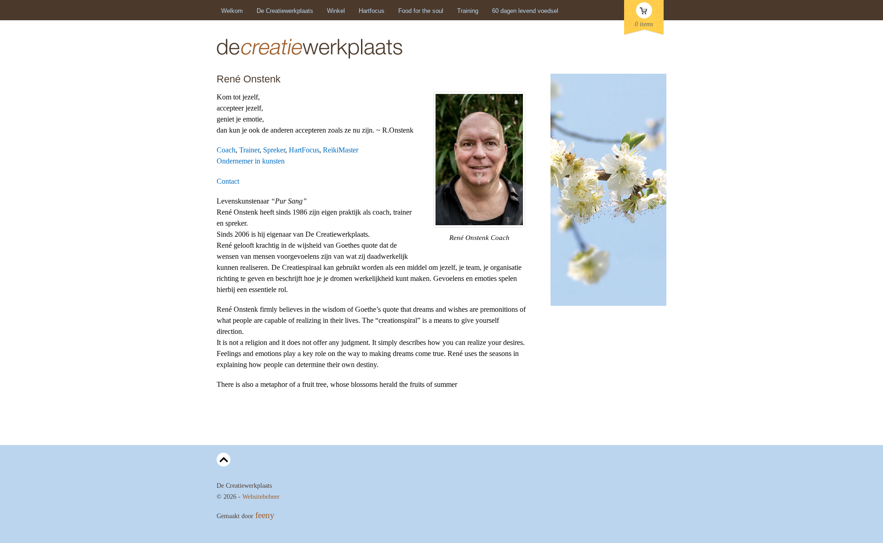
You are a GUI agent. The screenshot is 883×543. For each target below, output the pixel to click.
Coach (226, 150)
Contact (228, 181)
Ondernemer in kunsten (251, 161)
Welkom (232, 10)
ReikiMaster (340, 150)
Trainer (249, 150)
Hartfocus (371, 10)
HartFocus (304, 150)
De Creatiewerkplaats (285, 10)
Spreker (274, 150)
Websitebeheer (261, 496)
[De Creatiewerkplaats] (309, 57)
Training (467, 10)
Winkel (336, 10)
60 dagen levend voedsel (525, 10)
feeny (265, 515)
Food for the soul (420, 10)
